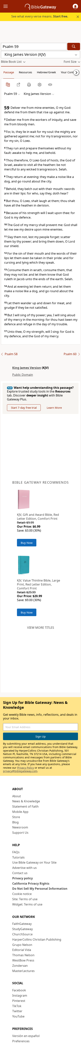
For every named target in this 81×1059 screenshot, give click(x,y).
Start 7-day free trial (24, 407)
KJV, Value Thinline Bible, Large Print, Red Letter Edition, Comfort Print (38, 584)
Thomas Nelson (23, 955)
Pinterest (18, 1001)
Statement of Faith (25, 806)
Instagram (19, 995)
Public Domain (22, 375)
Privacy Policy (25, 767)
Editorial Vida (21, 950)
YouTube (18, 1016)
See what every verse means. (39, 16)
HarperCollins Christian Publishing (36, 939)
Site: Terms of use (24, 899)
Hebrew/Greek (46, 72)
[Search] (73, 46)
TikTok (16, 1006)
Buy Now (27, 543)
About (16, 796)
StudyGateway (22, 929)
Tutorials (18, 857)
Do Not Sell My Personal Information (39, 889)
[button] (75, 6)
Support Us (20, 833)
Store (16, 817)
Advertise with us (24, 868)
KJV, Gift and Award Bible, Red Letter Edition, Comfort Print (38, 517)
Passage (8, 72)
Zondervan (20, 966)
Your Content (69, 72)
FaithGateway (22, 924)
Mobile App (20, 812)
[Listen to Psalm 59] (50, 85)
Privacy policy (22, 878)
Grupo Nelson (22, 945)
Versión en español (26, 1036)
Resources (25, 72)
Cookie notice (22, 894)
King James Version (26, 368)
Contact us (20, 873)
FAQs (16, 852)
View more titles (40, 628)
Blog (15, 822)
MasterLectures (23, 971)
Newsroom (20, 827)
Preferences (21, 1041)
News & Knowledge (26, 801)
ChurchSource (22, 934)
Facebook (19, 990)
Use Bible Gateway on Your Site (34, 862)
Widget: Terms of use (27, 904)
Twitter (17, 1011)
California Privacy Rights (30, 883)
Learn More (54, 407)
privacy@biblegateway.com (20, 771)
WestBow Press (23, 960)
